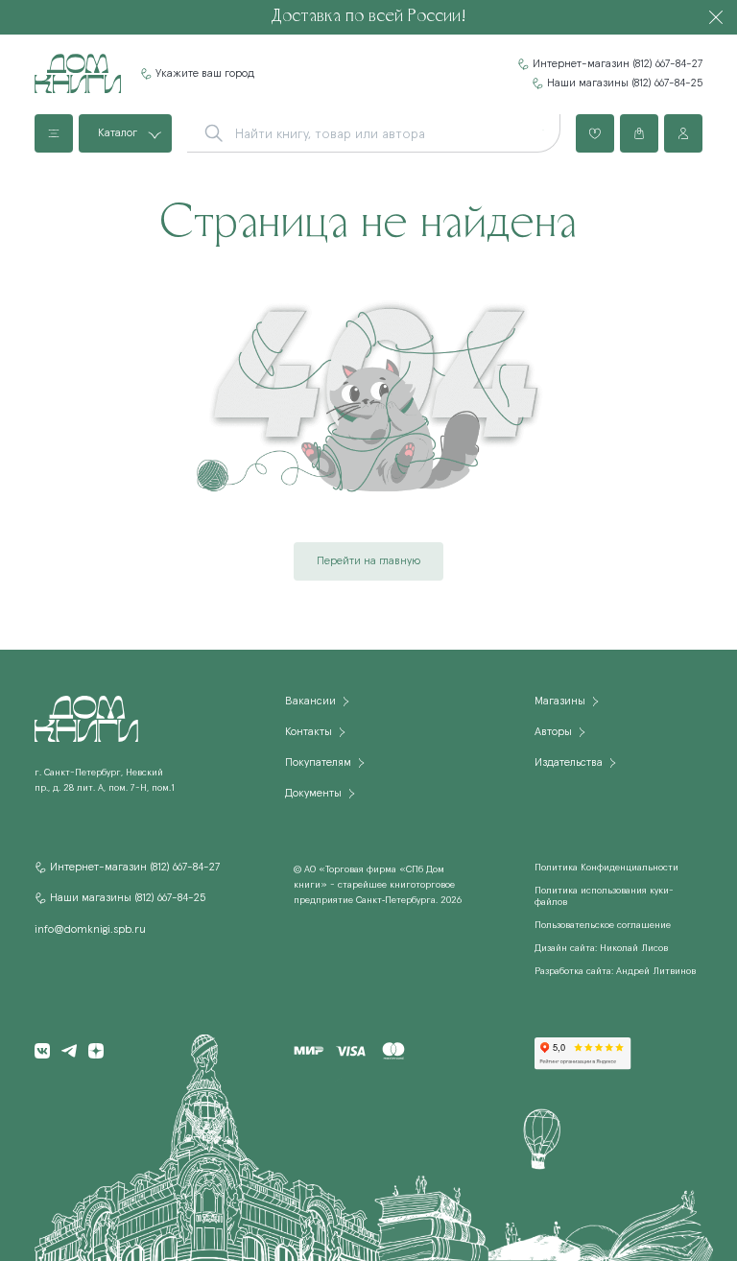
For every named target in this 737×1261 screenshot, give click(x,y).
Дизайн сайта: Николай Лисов (601, 948)
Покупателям (318, 763)
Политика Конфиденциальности (606, 867)
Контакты (308, 732)
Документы (313, 793)
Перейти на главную (368, 561)
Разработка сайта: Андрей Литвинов (615, 971)
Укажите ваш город (204, 74)
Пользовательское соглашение (603, 925)
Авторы (553, 732)
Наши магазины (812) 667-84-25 (624, 83)
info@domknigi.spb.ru (90, 930)
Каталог (117, 133)
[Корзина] (639, 133)
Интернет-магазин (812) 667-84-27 (617, 64)
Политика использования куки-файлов (604, 896)
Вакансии (310, 701)
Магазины (560, 701)
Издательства (569, 763)
